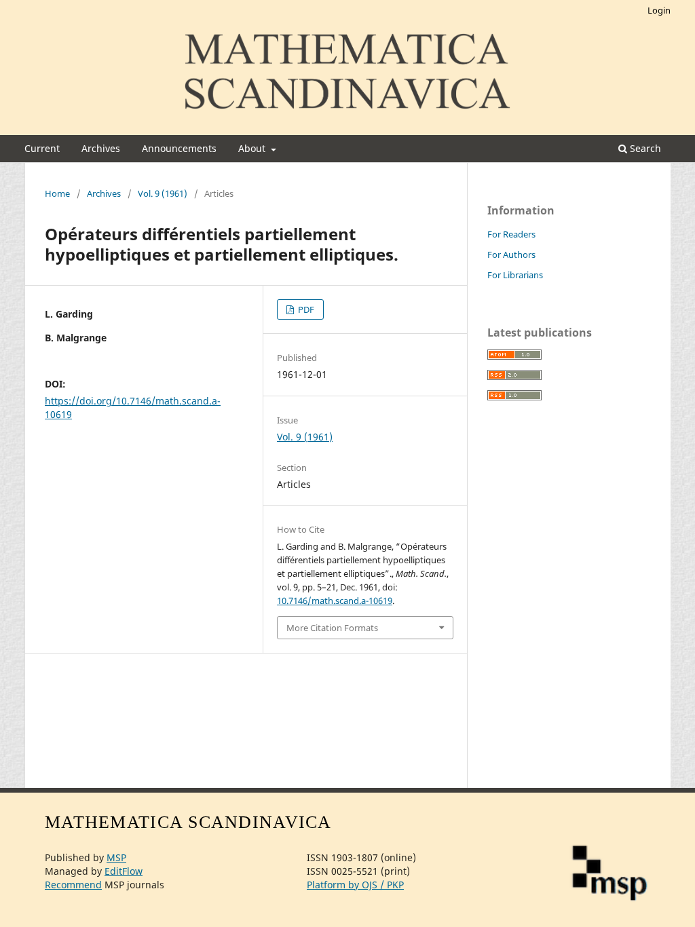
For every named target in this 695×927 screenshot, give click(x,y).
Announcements (179, 148)
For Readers (511, 234)
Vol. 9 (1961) (162, 193)
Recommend (73, 884)
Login (659, 10)
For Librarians (515, 275)
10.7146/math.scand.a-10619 (334, 600)
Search (644, 148)
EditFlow (124, 871)
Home (57, 193)
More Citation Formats (332, 628)
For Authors (511, 254)
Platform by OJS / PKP (355, 884)
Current (42, 148)
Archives (100, 148)
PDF (305, 309)
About (253, 148)
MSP (116, 857)
